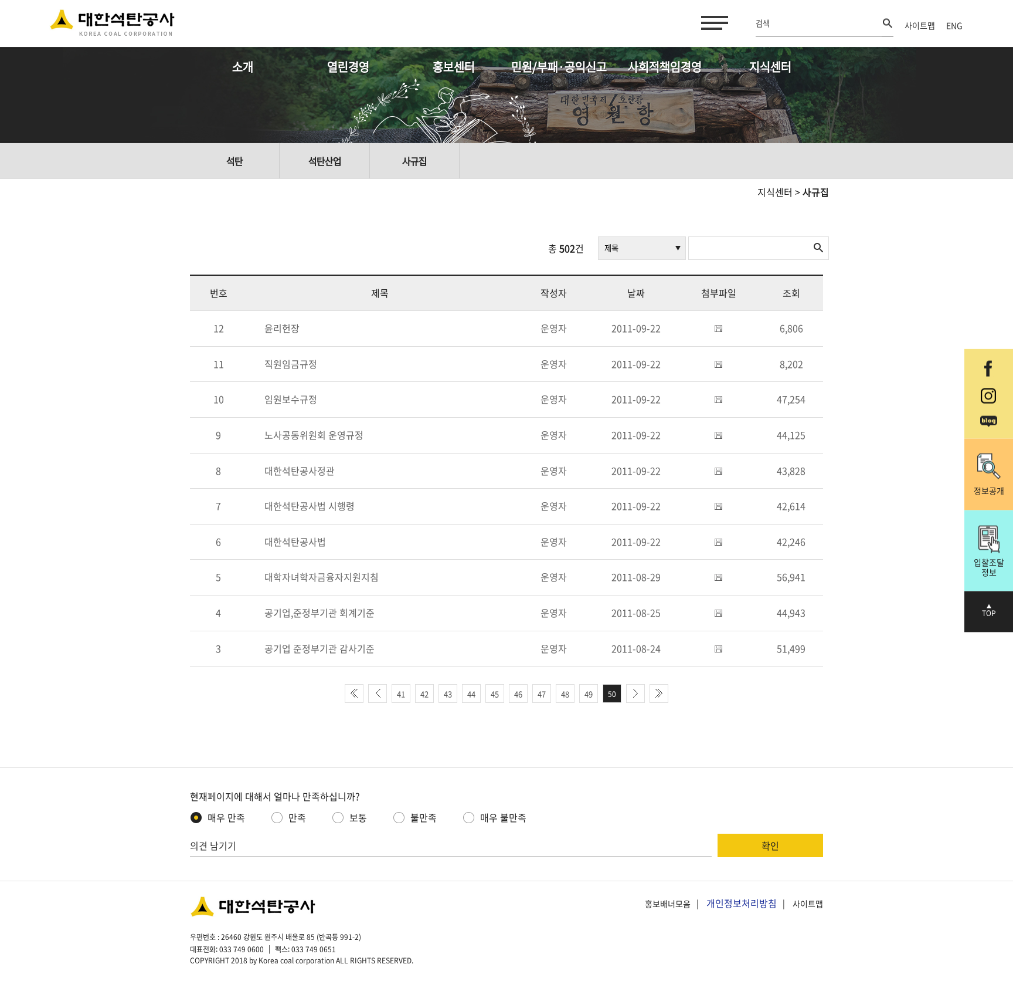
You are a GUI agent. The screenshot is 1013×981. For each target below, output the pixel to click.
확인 (770, 845)
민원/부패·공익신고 (559, 66)
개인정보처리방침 (741, 903)
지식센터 (770, 66)
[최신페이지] (354, 693)
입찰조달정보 (989, 566)
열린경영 (348, 66)
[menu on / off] (712, 23)
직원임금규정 (290, 364)
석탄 (234, 161)
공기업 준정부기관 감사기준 (319, 648)
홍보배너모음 (668, 903)
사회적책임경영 (665, 66)
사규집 (414, 161)
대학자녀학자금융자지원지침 (321, 577)
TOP (989, 613)
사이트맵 (920, 25)
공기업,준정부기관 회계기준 (319, 612)
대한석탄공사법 (295, 542)
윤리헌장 (282, 328)
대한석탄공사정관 (299, 471)
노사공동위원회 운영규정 (313, 435)
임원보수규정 (290, 399)
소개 (242, 66)
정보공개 (989, 490)
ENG (954, 25)
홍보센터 (454, 66)
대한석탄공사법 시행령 (309, 506)
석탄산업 (324, 161)
